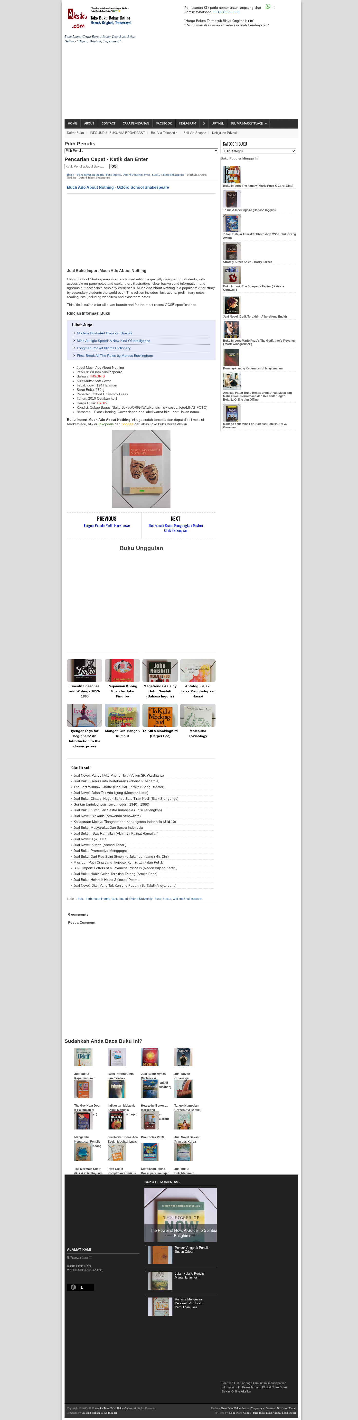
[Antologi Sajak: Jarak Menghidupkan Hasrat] (198, 670)
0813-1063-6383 (226, 12)
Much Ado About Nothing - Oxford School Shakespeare (118, 187)
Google (247, 1412)
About (89, 123)
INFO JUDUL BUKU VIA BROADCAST (117, 133)
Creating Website (91, 1412)
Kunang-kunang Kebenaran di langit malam (253, 368)
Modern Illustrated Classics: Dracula (104, 333)
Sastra (155, 174)
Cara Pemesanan (136, 123)
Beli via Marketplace (247, 123)
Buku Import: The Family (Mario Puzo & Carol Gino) (258, 186)
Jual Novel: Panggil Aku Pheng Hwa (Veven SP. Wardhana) (119, 775)
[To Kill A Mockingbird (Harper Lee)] (160, 715)
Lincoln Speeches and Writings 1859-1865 (84, 691)
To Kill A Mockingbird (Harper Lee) (160, 733)
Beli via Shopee (194, 133)
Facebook (164, 123)
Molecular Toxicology (198, 733)
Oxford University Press (136, 174)
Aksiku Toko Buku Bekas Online (113, 1408)
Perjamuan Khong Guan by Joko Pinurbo (122, 691)
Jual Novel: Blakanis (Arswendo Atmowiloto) (107, 816)
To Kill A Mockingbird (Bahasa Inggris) (249, 210)
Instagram (187, 123)
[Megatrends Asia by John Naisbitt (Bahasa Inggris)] (160, 670)
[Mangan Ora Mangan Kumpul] (122, 715)
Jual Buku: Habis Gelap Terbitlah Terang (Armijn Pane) (116, 874)
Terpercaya (257, 1408)
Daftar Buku (75, 133)
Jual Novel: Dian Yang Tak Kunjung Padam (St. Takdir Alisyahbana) (125, 885)
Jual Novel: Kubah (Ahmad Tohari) (100, 845)
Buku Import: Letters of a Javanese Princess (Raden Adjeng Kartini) (126, 868)
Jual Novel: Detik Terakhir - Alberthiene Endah (255, 316)
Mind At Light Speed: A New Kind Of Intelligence (113, 341)
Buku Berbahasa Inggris (90, 174)
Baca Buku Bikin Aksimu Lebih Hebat (274, 1412)
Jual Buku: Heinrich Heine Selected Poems (106, 880)
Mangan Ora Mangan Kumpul (122, 733)
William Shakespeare (172, 174)
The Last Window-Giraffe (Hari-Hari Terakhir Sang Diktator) (119, 787)
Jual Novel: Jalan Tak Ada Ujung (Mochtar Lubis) (111, 793)
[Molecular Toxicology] (198, 715)
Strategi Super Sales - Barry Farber (247, 262)
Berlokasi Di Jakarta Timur (281, 1408)
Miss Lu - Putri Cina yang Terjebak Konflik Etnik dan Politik (118, 862)
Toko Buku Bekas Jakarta (235, 1408)
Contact (108, 123)
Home (72, 123)
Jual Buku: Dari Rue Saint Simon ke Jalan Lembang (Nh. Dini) (121, 856)
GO (114, 166)
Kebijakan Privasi (224, 133)
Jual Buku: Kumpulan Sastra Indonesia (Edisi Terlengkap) (118, 810)
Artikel (218, 123)
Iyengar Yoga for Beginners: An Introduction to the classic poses (84, 738)
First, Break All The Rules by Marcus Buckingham (115, 355)
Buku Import (113, 174)
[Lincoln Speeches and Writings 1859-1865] (84, 670)
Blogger (233, 1412)
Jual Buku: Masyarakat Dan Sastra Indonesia (108, 827)
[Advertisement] (181, 82)
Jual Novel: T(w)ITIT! (90, 839)
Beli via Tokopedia (164, 133)
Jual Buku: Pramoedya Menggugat (100, 851)
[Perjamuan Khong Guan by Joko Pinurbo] (122, 670)
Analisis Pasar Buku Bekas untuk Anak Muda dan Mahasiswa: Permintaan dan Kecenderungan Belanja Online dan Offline (257, 396)
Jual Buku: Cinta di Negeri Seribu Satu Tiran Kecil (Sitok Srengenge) (126, 798)
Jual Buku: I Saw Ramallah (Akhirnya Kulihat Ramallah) (116, 833)
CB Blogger (110, 1412)
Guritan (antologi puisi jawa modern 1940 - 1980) (111, 804)
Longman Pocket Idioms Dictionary (104, 348)
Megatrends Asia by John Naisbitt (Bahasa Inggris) (160, 691)
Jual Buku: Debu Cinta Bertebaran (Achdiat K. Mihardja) (117, 781)
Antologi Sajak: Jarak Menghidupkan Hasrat (198, 691)
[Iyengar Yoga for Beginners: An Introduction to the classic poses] (84, 715)
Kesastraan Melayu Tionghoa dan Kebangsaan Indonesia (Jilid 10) (125, 822)
